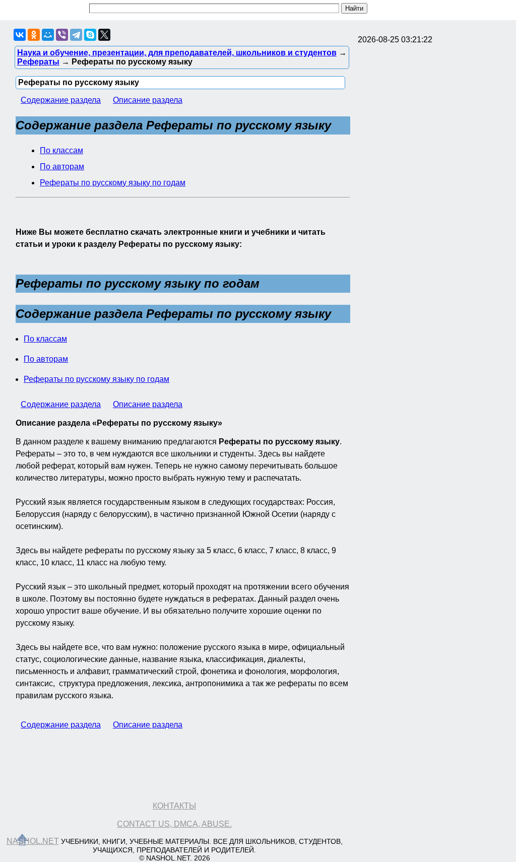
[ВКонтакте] (20, 35)
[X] (104, 35)
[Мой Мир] (48, 35)
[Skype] (90, 35)
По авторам (62, 166)
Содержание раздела (61, 100)
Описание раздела (147, 100)
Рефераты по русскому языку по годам (112, 182)
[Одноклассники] (34, 35)
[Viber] (62, 35)
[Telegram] (76, 35)
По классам (61, 150)
